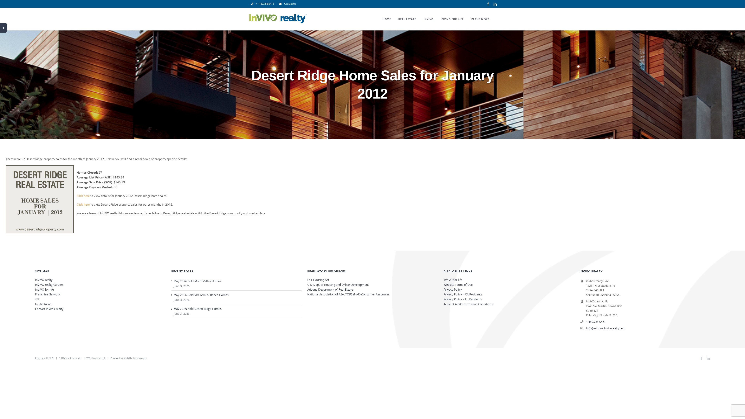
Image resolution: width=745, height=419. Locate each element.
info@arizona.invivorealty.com (605, 328)
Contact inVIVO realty (49, 309)
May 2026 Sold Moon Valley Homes (197, 281)
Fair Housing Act (318, 280)
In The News (43, 304)
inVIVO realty (44, 280)
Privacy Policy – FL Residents (463, 299)
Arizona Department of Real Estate (330, 289)
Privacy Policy (453, 289)
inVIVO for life (44, 289)
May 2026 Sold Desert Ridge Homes (198, 309)
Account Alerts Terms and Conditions (468, 304)
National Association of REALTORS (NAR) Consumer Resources (348, 294)
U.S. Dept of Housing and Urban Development (338, 285)
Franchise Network (47, 294)
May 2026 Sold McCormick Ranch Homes (201, 295)
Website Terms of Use (458, 285)
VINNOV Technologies (135, 358)
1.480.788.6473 (596, 322)
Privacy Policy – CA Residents (463, 294)
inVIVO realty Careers (49, 285)
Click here (83, 196)
